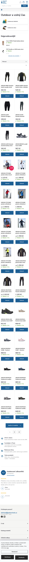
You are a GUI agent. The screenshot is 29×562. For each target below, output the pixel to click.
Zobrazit (7, 96)
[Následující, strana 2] (14, 432)
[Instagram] (4, 517)
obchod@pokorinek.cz (9, 513)
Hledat (24, 5)
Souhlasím (21, 557)
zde (8, 548)
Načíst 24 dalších (13, 425)
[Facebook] (2, 517)
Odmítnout (7, 557)
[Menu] (27, 2)
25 (19, 432)
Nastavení (14, 552)
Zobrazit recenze (10, 475)
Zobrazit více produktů (13, 56)
